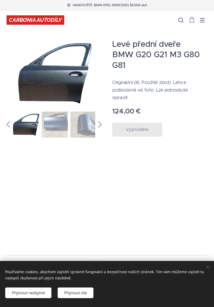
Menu (202, 20)
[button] (181, 20)
